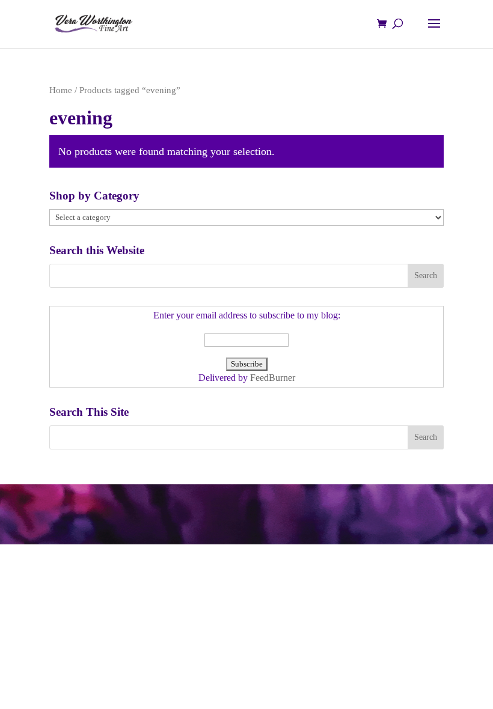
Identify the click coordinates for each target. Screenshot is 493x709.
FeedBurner (272, 378)
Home (60, 90)
